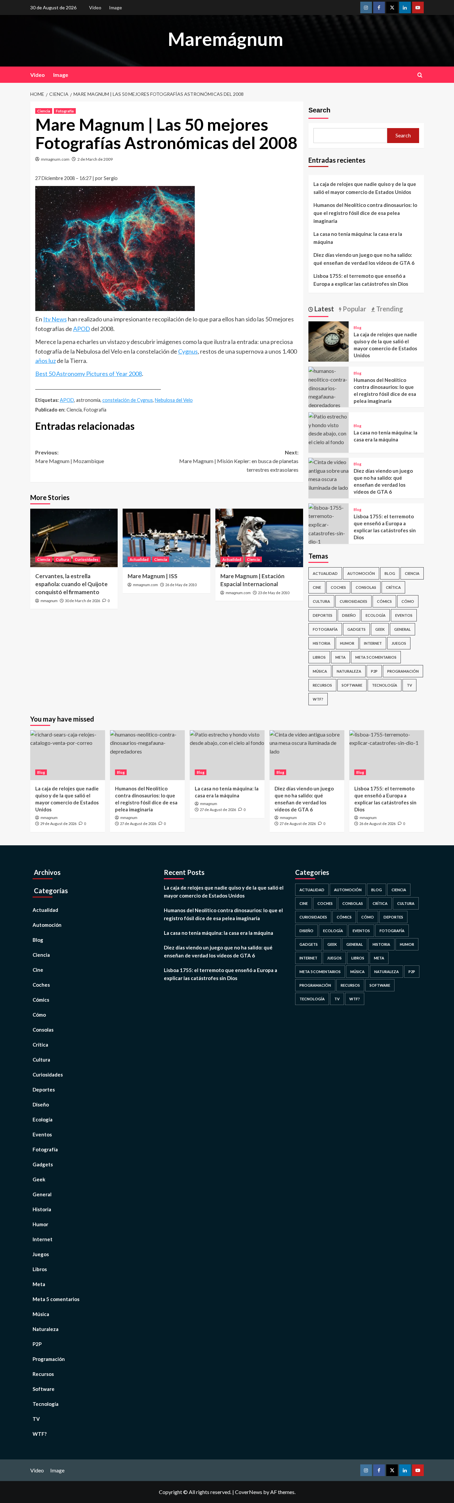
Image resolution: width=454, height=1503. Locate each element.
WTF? (318, 699)
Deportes (322, 615)
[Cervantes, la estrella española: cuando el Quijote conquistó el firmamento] (74, 538)
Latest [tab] (323, 309)
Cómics (384, 601)
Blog (357, 327)
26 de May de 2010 (180, 585)
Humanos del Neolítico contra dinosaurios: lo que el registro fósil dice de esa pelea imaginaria (365, 213)
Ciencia (43, 111)
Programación (403, 671)
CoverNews (248, 1492)
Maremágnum (225, 39)
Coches (338, 587)
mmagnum (49, 601)
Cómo (407, 601)
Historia (321, 643)
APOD (81, 328)
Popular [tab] (353, 309)
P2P (374, 671)
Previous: (69, 456)
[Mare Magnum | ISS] (166, 538)
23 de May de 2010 (273, 592)
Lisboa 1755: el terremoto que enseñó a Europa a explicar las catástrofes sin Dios (360, 280)
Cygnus (188, 351)
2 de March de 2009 (95, 159)
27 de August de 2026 (138, 823)
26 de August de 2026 (377, 823)
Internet (373, 643)
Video (95, 7)
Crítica (393, 587)
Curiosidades (86, 559)
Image (115, 7)
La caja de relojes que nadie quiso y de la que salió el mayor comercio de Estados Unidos (364, 188)
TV (409, 685)
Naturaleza (349, 671)
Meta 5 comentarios (376, 657)
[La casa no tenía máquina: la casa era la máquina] (328, 428)
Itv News (55, 319)
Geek (380, 629)
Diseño (349, 615)
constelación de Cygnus (127, 400)
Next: (238, 460)
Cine (317, 587)
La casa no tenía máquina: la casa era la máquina (357, 238)
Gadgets (356, 629)
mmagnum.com (55, 159)
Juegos (399, 643)
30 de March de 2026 (82, 600)
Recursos (322, 685)
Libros (319, 657)
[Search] (420, 75)
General (402, 629)
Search (319, 110)
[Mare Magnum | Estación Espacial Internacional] (259, 538)
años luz (45, 360)
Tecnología (384, 685)
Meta (340, 657)
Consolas (366, 587)
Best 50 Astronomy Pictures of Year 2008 (88, 373)
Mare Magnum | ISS (152, 576)
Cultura (62, 559)
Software (352, 685)
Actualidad (139, 559)
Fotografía (65, 111)
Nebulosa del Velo (174, 400)
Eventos (403, 615)
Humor (347, 643)
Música (320, 671)
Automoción (361, 573)
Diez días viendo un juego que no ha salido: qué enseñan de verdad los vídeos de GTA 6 (363, 259)
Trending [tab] (389, 309)
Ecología (376, 615)
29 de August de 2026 (58, 823)
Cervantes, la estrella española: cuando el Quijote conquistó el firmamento (71, 584)
